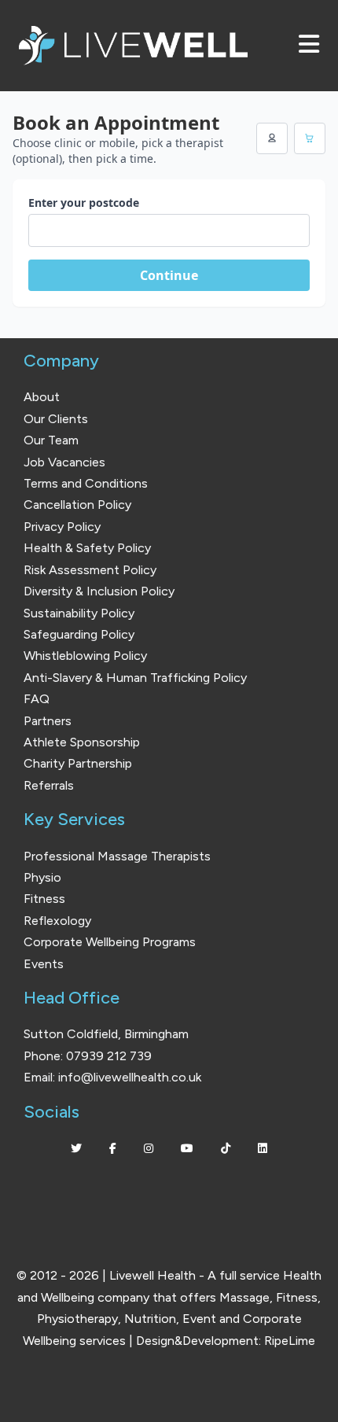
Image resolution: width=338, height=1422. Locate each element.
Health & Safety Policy (87, 547)
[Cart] (309, 138)
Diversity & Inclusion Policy (99, 591)
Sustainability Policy (79, 613)
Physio (42, 877)
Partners (48, 720)
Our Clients (56, 418)
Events (44, 963)
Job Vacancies (64, 462)
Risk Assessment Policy (90, 569)
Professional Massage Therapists (117, 856)
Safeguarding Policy (79, 634)
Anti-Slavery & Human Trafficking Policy (135, 677)
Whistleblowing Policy (85, 655)
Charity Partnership (78, 763)
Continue (169, 275)
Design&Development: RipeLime (225, 1340)
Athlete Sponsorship (82, 742)
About (42, 396)
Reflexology (57, 920)
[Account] (272, 138)
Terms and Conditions (86, 483)
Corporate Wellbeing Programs (110, 941)
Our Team (51, 440)
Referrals (49, 785)
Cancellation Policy (77, 504)
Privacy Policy (62, 526)
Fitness (44, 898)
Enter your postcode (83, 202)
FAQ (37, 698)
